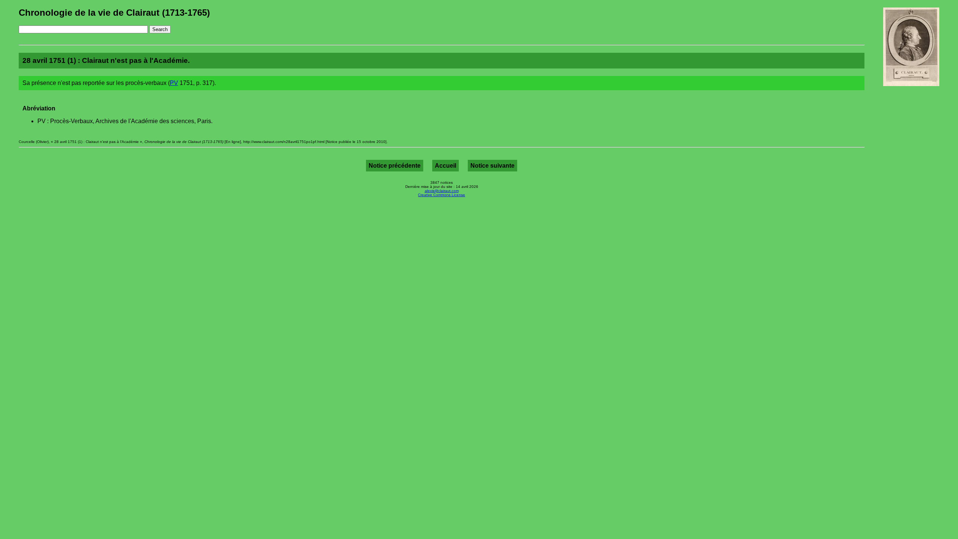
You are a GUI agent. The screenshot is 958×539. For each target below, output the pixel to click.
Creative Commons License (441, 195)
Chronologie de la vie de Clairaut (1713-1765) (114, 12)
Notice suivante (492, 165)
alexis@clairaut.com (442, 191)
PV (174, 83)
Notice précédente (395, 165)
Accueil (445, 165)
